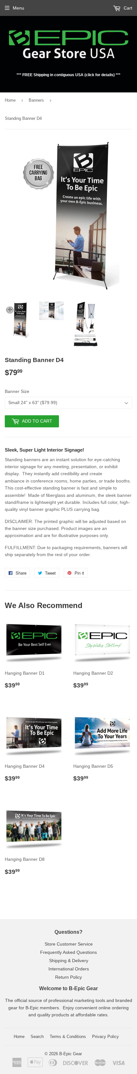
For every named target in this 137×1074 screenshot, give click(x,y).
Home (10, 100)
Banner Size (17, 391)
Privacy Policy (105, 1036)
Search (37, 1036)
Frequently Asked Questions (68, 952)
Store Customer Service (69, 944)
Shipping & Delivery (68, 960)
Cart (127, 8)
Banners (36, 100)
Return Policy (68, 977)
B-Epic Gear (70, 1053)
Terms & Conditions (68, 1036)
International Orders (68, 968)
